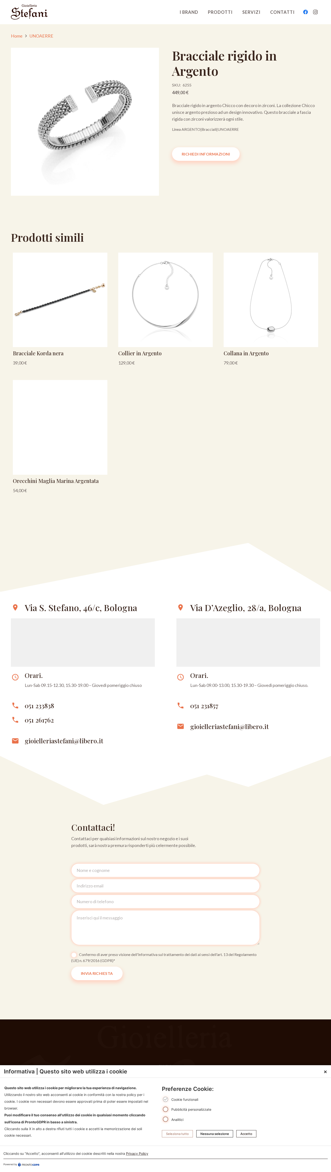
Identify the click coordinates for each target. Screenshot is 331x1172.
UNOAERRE (41, 36)
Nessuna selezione (214, 1134)
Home (17, 36)
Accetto (246, 1134)
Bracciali (209, 129)
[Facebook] (305, 12)
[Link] (60, 311)
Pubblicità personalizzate (191, 1109)
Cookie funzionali (184, 1100)
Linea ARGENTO (186, 129)
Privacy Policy (137, 1153)
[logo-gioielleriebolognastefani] (29, 12)
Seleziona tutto (177, 1134)
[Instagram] (315, 12)
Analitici (177, 1119)
